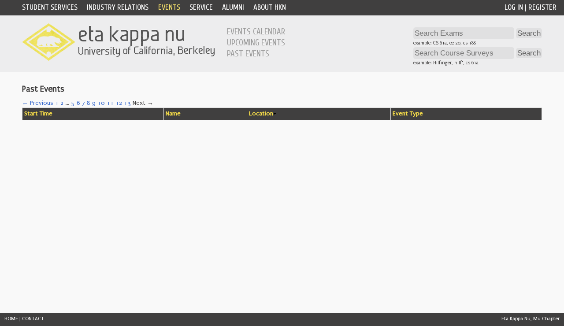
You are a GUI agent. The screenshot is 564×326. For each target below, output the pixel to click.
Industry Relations (117, 7)
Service (201, 7)
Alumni (233, 7)
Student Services (50, 7)
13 (127, 103)
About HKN (269, 7)
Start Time (38, 113)
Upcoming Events (256, 43)
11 (110, 103)
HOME (11, 319)
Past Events (248, 54)
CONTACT (33, 319)
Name (173, 113)
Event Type (408, 113)
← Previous (37, 103)
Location (261, 113)
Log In (514, 7)
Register (542, 7)
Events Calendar (256, 32)
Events (169, 7)
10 (101, 103)
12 (118, 103)
